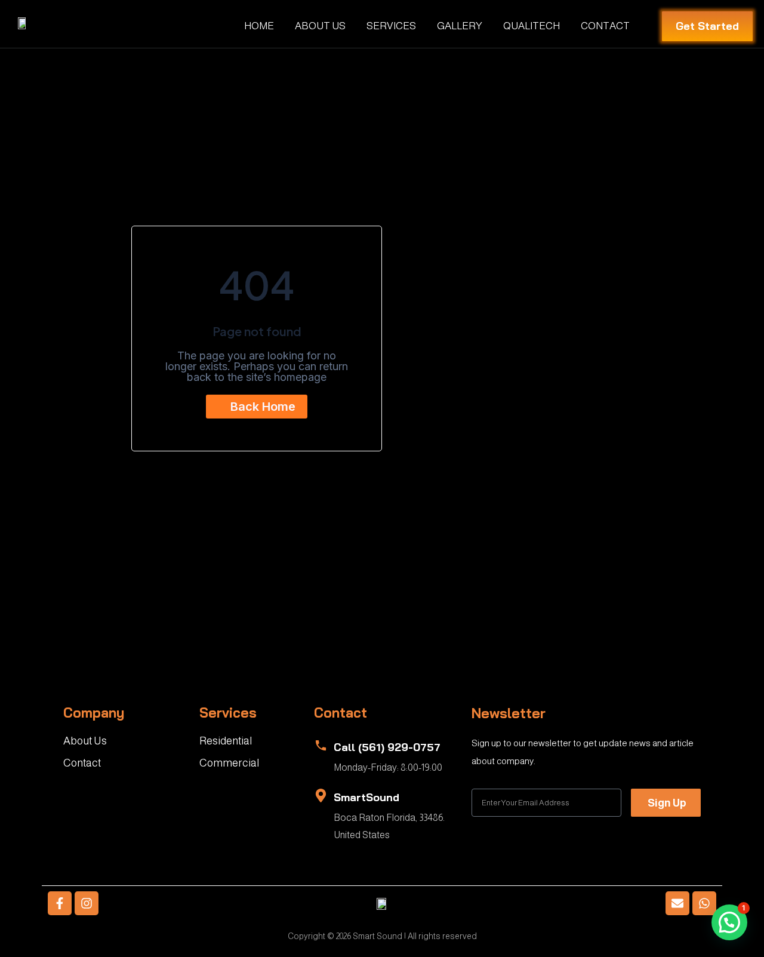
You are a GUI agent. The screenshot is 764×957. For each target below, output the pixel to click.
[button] (729, 922)
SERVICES (391, 26)
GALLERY (459, 26)
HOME (259, 26)
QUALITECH (531, 26)
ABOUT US (320, 26)
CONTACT (605, 26)
